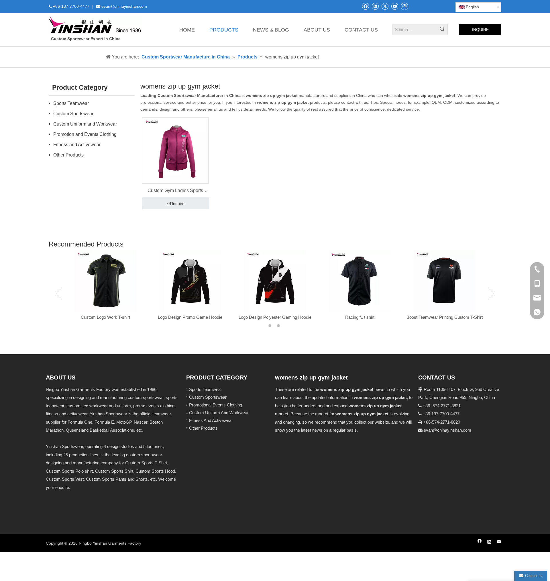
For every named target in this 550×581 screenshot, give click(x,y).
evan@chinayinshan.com (447, 430)
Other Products (68, 154)
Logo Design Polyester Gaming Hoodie (275, 317)
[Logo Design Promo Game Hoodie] (190, 281)
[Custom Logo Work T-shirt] (105, 281)
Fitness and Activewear (77, 144)
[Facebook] (365, 6)
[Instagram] (404, 6)
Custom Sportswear (73, 113)
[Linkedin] (375, 6)
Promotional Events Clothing (215, 404)
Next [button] (491, 293)
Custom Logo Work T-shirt (105, 317)
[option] (105, 285)
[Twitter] (384, 6)
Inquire (178, 203)
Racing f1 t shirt (359, 317)
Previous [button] (59, 293)
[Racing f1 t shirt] (360, 281)
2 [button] (279, 325)
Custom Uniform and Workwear (85, 124)
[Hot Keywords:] (442, 29)
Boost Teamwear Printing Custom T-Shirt (444, 317)
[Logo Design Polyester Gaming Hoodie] (275, 281)
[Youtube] (394, 6)
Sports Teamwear (71, 103)
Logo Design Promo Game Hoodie (190, 317)
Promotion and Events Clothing (85, 134)
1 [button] (271, 325)
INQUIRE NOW (480, 31)
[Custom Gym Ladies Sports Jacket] (175, 150)
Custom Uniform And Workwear (219, 412)
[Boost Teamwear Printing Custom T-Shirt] (445, 281)
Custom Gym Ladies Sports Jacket (175, 191)
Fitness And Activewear (211, 420)
